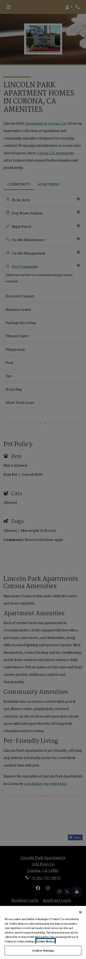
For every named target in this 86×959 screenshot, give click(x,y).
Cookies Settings (43, 950)
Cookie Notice (45, 941)
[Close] (80, 912)
